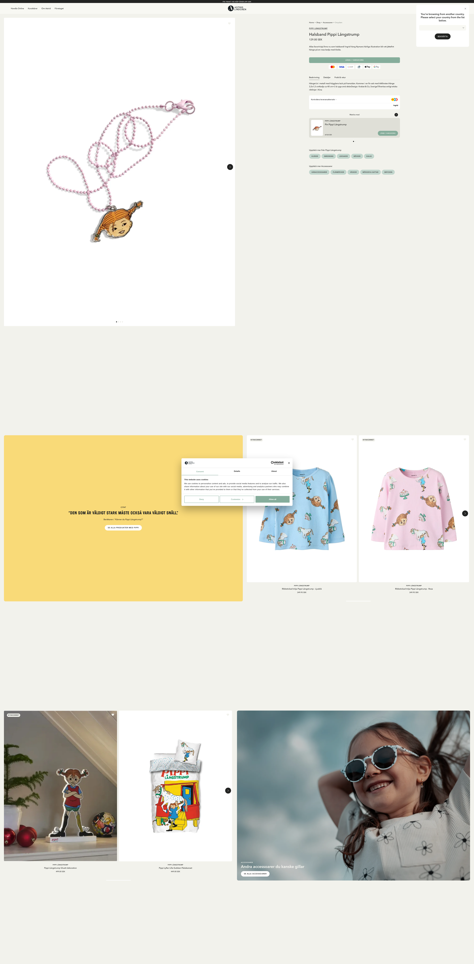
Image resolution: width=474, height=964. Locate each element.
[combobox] (442, 28)
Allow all (272, 499)
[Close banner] (289, 463)
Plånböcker (338, 172)
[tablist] (354, 77)
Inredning (329, 156)
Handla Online (17, 8)
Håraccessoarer (319, 172)
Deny (201, 499)
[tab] (116, 321)
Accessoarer (328, 22)
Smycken (338, 22)
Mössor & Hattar (370, 172)
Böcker (357, 156)
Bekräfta (443, 36)
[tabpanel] (354, 85)
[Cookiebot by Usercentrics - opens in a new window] (273, 463)
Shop (318, 22)
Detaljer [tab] (327, 77)
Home (311, 22)
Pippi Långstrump (318, 28)
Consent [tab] (200, 471)
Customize (235, 499)
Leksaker (343, 156)
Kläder (315, 156)
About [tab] (274, 471)
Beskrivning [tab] (314, 77)
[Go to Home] (237, 8)
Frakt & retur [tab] (340, 77)
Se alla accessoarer (255, 874)
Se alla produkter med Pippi (123, 528)
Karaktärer (33, 8)
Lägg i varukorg (354, 60)
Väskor (353, 172)
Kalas (369, 156)
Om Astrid (46, 8)
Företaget (59, 8)
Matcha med (354, 115)
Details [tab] (237, 471)
